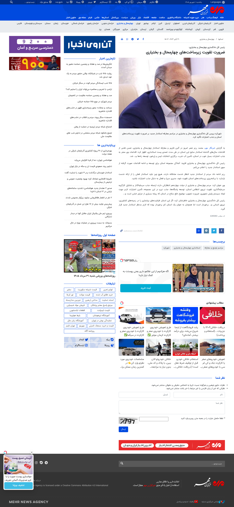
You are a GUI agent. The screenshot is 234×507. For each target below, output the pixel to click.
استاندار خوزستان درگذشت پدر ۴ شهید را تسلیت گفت (88, 172)
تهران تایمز (70, 326)
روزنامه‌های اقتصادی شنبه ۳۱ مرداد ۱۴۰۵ (93, 276)
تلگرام (152, 2)
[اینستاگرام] (36, 463)
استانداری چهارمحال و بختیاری (187, 248)
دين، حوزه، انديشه (191, 17)
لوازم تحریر (108, 289)
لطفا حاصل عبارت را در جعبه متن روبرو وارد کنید (203, 418)
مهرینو (82, 326)
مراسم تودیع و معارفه (214, 248)
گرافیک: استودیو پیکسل (186, 501)
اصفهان (176, 23)
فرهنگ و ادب (212, 17)
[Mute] (181, 289)
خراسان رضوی (93, 23)
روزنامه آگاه (90, 331)
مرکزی (125, 29)
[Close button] (31, 452)
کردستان (207, 29)
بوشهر (146, 23)
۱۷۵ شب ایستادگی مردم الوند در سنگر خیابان (92, 83)
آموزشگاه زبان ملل (75, 320)
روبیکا (78, 2)
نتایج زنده (59, 2)
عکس (97, 17)
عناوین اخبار (219, 23)
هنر (202, 17)
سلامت (162, 17)
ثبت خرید (146, 288)
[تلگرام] (46, 463)
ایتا (67, 2)
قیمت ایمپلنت (103, 310)
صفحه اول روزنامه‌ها (103, 235)
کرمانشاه (189, 29)
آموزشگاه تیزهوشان (101, 315)
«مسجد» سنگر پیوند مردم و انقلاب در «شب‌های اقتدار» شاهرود (91, 119)
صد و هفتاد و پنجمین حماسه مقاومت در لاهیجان (90, 95)
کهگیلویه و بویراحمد (174, 29)
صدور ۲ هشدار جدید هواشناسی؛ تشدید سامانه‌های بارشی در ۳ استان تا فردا (89, 190)
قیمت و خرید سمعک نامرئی (101, 326)
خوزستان (65, 23)
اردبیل (167, 23)
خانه (222, 17)
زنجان (55, 23)
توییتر (90, 2)
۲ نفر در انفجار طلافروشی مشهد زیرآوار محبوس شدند (89, 197)
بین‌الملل (115, 17)
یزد (100, 29)
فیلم (90, 17)
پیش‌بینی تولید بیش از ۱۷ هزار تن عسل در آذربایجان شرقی (89, 205)
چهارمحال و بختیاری (125, 23)
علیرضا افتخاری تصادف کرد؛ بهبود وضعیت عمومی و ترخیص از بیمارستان (89, 180)
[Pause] (176, 289)
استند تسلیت (108, 300)
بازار (139, 17)
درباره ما (37, 480)
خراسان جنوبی (108, 23)
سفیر (69, 289)
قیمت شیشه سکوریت (87, 289)
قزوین (221, 29)
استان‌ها (105, 17)
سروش (140, 2)
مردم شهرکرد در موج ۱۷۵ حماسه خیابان (95, 101)
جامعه (154, 17)
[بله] (41, 463)
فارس (19, 23)
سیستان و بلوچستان (33, 23)
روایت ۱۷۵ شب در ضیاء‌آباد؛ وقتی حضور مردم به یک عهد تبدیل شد (89, 75)
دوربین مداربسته (73, 300)
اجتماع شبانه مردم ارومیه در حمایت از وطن (93, 127)
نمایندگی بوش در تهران (102, 320)
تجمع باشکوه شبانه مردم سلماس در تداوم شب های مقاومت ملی (89, 134)
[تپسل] (121, 260)
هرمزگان (116, 29)
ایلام (154, 23)
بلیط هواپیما (75, 315)
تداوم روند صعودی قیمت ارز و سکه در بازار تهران (91, 166)
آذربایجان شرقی (204, 23)
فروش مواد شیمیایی (76, 305)
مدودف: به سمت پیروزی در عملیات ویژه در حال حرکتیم (91, 224)
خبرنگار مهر (210, 148)
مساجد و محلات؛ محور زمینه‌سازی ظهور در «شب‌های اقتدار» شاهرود (89, 109)
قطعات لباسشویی (77, 310)
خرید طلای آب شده (104, 295)
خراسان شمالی (78, 23)
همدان (107, 29)
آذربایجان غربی (188, 23)
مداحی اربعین (91, 300)
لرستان (143, 29)
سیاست (124, 17)
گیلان (151, 29)
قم (214, 29)
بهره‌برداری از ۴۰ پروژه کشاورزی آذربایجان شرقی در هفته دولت (90, 152)
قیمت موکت (84, 295)
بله (116, 2)
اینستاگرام (104, 2)
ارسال (123, 429)
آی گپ (127, 2)
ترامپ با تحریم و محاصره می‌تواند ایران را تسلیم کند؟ (89, 89)
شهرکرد (166, 248)
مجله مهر (82, 17)
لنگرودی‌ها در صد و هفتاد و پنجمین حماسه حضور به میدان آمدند (89, 65)
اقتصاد (146, 17)
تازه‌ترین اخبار (107, 59)
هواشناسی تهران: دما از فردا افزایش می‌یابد (93, 160)
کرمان (197, 29)
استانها (220, 39)
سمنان (48, 23)
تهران (138, 23)
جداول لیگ (44, 2)
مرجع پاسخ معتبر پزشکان (102, 305)
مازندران (134, 29)
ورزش (132, 17)
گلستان (160, 29)
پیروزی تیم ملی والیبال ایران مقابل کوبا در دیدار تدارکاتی (91, 215)
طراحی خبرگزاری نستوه (210, 501)
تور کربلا (69, 295)
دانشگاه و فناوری (174, 17)
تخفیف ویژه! (18, 485)
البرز (160, 23)
